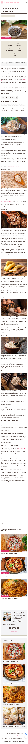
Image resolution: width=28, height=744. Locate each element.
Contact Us (19, 735)
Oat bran (3, 363)
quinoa (11, 396)
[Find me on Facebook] (10, 628)
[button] (23, 2)
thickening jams (21, 448)
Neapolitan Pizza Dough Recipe (9, 553)
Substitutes (6, 38)
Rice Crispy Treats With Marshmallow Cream (14, 726)
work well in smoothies (6, 201)
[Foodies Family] (10, 2)
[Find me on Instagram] (15, 628)
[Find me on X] (13, 628)
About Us (8, 735)
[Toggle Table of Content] (14, 98)
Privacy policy (13, 735)
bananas (12, 276)
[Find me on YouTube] (18, 628)
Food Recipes (5, 551)
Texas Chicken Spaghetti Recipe (9, 598)
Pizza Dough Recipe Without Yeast (9, 576)
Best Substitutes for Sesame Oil (13, 166)
